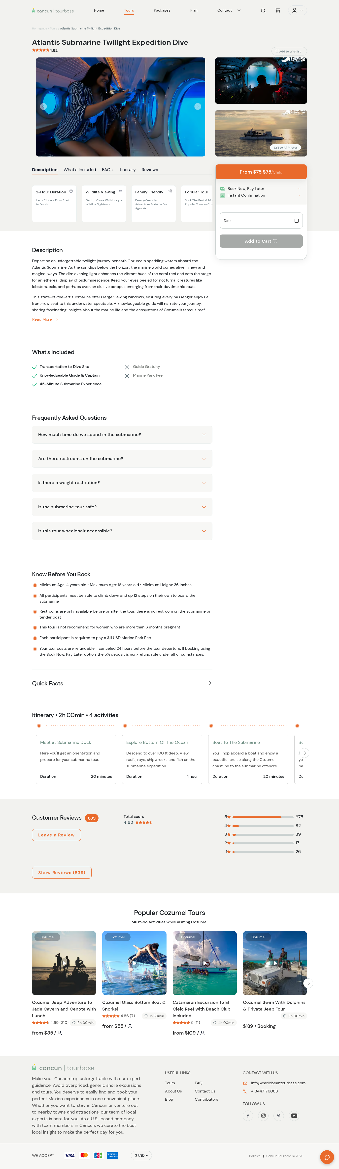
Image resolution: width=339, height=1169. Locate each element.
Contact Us (205, 1091)
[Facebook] (248, 1116)
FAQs (107, 170)
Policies (255, 1156)
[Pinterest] (278, 1116)
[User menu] (297, 10)
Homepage (39, 28)
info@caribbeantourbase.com (277, 1083)
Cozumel (47, 937)
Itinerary (127, 170)
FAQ (199, 1083)
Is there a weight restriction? (69, 483)
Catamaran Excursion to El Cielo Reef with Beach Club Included (202, 1009)
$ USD (140, 1155)
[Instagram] (263, 1116)
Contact (224, 10)
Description (45, 170)
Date (228, 220)
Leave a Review (56, 835)
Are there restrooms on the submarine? (80, 459)
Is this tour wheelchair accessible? (75, 531)
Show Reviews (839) (61, 873)
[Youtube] (294, 1116)
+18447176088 (264, 1091)
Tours (53, 28)
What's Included (80, 170)
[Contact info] (239, 10)
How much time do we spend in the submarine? (89, 435)
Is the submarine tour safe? (67, 507)
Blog (169, 1099)
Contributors (206, 1099)
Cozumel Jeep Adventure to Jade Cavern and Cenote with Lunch (64, 1009)
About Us (173, 1091)
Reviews (150, 170)
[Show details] (299, 188)
